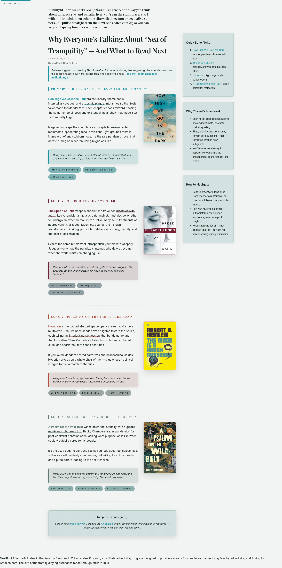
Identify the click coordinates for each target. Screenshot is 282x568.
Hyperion (54, 326)
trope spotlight (78, 523)
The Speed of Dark (61, 211)
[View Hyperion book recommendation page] (160, 346)
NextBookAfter (11, 3)
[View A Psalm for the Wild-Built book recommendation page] (160, 447)
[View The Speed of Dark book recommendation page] (160, 230)
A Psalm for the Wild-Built (65, 427)
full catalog (107, 523)
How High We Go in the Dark (67, 99)
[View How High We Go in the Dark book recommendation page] (160, 118)
